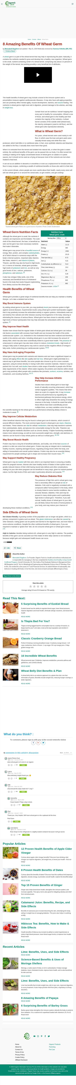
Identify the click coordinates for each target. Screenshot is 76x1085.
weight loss (9, 108)
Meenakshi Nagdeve (12, 49)
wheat (6, 57)
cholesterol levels (53, 343)
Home (17, 1044)
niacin (61, 423)
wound (60, 103)
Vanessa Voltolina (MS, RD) (62, 49)
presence (66, 341)
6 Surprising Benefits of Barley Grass (44, 1005)
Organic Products (54, 1044)
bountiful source (32, 250)
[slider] (38, 586)
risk (64, 483)
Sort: (61, 752)
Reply (23, 765)
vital (27, 425)
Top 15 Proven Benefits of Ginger (41, 885)
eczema (60, 371)
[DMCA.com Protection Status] (7, 542)
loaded (20, 462)
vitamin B (25, 260)
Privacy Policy (20, 1055)
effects (19, 359)
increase (67, 392)
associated (15, 333)
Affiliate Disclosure (21, 1060)
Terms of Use (19, 1052)
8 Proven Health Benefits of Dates (42, 870)
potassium (17, 268)
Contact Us (19, 1049)
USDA (55, 286)
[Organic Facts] (10, 4)
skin (26, 359)
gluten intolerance (46, 519)
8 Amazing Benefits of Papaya (39, 998)
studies (25, 366)
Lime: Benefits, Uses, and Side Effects (45, 951)
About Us (18, 1047)
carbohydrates (34, 253)
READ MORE (25, 616)
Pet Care (52, 1049)
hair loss (40, 359)
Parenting (52, 1047)
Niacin (32, 260)
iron (25, 268)
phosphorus (7, 273)
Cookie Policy (19, 1057)
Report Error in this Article (12, 576)
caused (65, 519)
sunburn (53, 371)
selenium (19, 273)
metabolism (42, 425)
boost (46, 307)
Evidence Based (9, 51)
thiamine (68, 423)
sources (64, 444)
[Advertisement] (38, 708)
